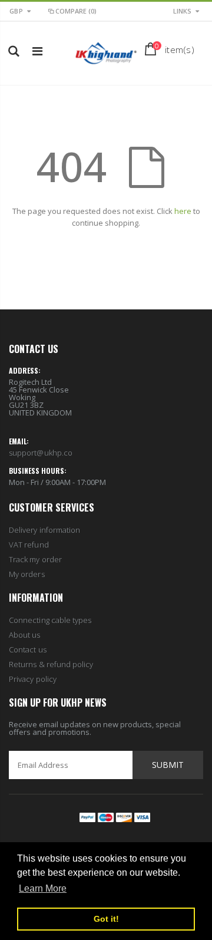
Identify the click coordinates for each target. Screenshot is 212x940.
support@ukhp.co (40, 452)
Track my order (35, 559)
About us (25, 634)
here (182, 211)
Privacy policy (33, 679)
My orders (27, 574)
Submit (168, 764)
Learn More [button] (43, 888)
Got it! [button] (106, 918)
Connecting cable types (50, 620)
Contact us (28, 649)
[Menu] (37, 51)
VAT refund (29, 544)
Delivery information (44, 530)
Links (182, 10)
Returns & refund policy (51, 664)
